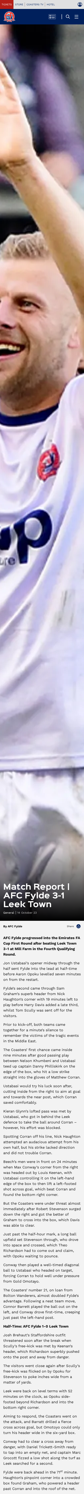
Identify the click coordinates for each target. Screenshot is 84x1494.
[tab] (6, 4)
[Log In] (79, 4)
